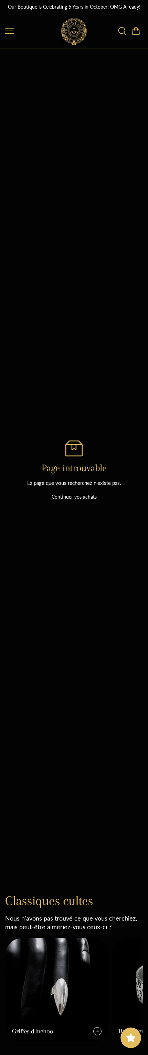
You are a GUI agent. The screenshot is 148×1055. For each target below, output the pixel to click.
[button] (136, 31)
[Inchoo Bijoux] (74, 31)
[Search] (122, 31)
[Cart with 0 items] (136, 31)
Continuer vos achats (74, 497)
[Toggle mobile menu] (31, 31)
